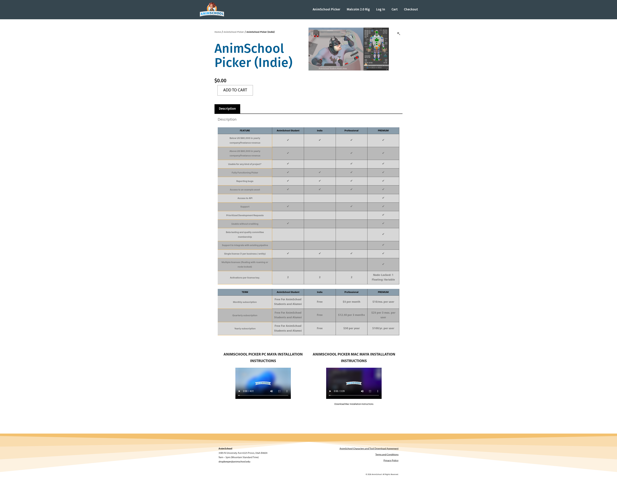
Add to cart (235, 90)
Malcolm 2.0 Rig (358, 9)
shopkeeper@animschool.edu (234, 462)
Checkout (411, 9)
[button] (399, 34)
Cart (395, 9)
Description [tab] (227, 108)
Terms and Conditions (386, 454)
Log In (380, 9)
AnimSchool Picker (326, 9)
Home (218, 32)
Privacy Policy (391, 460)
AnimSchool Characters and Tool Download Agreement (369, 449)
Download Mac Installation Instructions (353, 404)
